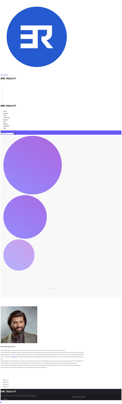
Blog (4, 94)
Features (5, 86)
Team (4, 88)
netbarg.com (14, 356)
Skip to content (4, 75)
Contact (5, 399)
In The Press (6, 90)
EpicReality (33, 395)
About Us (5, 96)
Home (4, 84)
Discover (5, 92)
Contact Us (6, 99)
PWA (4, 101)
